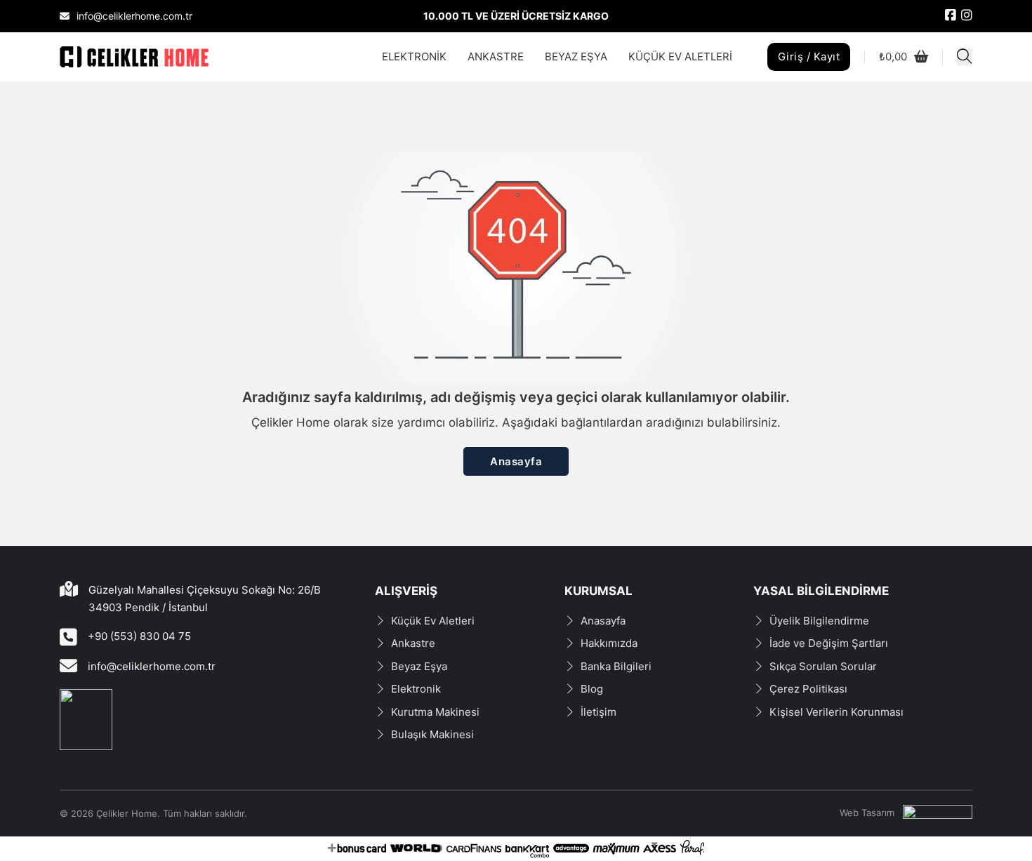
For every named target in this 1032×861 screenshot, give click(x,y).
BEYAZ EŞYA (576, 56)
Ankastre (413, 643)
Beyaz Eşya (419, 666)
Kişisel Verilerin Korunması (836, 712)
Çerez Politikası (808, 688)
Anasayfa (516, 461)
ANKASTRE (496, 56)
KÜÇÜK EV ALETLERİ (680, 56)
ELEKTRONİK (414, 56)
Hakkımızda (609, 643)
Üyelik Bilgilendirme (819, 620)
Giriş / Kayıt (809, 56)
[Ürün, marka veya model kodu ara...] (964, 56)
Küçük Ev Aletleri (433, 620)
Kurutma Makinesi (435, 712)
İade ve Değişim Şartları (828, 643)
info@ (102, 666)
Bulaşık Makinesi (432, 734)
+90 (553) (114, 636)
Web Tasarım (867, 812)
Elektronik (416, 688)
